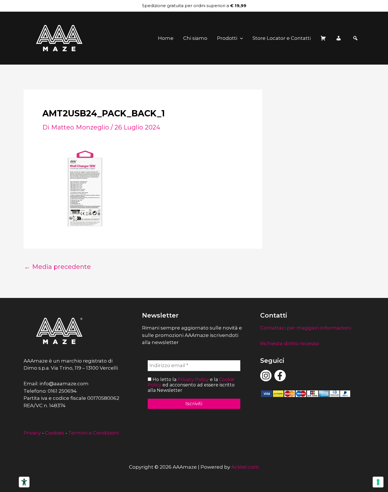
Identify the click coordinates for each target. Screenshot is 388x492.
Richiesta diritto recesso (289, 343)
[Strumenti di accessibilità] (24, 482)
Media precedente (57, 267)
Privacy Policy (193, 379)
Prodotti (227, 38)
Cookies (54, 433)
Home (166, 38)
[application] (240, 38)
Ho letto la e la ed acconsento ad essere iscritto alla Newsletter (191, 385)
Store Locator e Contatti (282, 38)
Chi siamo (195, 38)
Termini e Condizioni (93, 433)
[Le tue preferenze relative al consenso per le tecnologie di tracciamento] (378, 482)
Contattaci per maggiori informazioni (305, 328)
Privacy (32, 433)
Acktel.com (245, 467)
